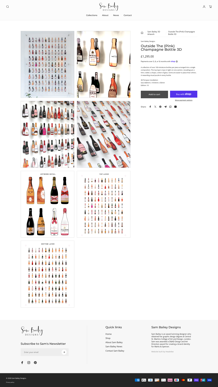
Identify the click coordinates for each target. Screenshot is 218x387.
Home (108, 334)
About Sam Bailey (114, 342)
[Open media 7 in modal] (47, 274)
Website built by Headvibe (162, 351)
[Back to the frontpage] (142, 33)
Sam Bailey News (113, 346)
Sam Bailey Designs (148, 41)
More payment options (183, 100)
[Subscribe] (64, 352)
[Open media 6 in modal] (103, 204)
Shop (107, 338)
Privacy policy (10, 382)
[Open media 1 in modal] (47, 64)
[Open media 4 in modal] (103, 134)
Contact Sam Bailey (114, 350)
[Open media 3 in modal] (47, 134)
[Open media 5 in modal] (47, 204)
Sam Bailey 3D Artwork (153, 32)
